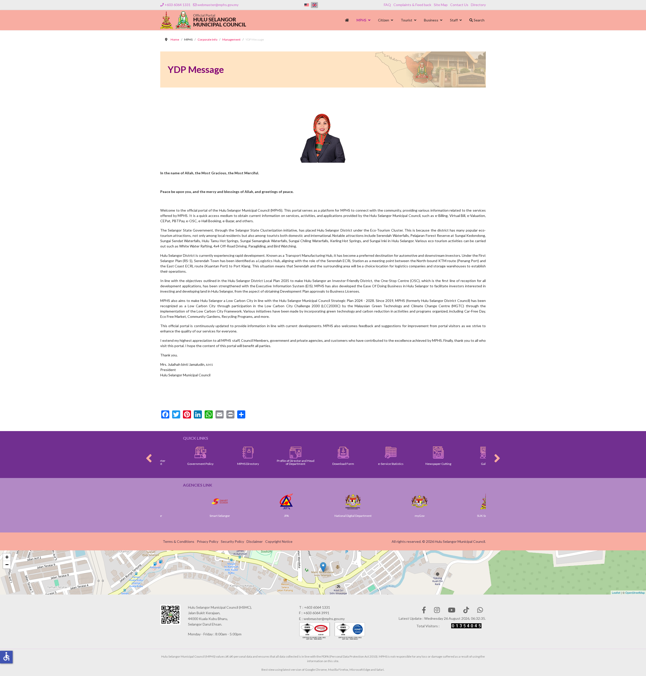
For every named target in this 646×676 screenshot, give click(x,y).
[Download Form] (323, 452)
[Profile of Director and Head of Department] (276, 452)
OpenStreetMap (635, 592)
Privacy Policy (207, 541)
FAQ (387, 5)
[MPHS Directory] (228, 452)
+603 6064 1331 (178, 5)
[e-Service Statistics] (371, 452)
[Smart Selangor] (190, 501)
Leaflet (616, 592)
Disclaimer (255, 541)
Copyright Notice (278, 541)
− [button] (7, 564)
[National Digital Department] (323, 501)
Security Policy (232, 541)
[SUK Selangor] (456, 501)
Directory (478, 5)
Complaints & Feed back (412, 5)
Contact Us (459, 5)
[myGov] (390, 501)
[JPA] (256, 501)
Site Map (441, 5)
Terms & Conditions (178, 541)
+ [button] (7, 557)
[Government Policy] (180, 452)
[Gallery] (466, 452)
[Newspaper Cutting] (418, 452)
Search (478, 20)
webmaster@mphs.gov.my (217, 5)
